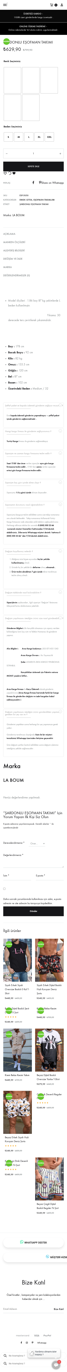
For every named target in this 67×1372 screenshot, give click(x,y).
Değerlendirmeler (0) (16, 275)
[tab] (33, 234)
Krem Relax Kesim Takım (17, 1075)
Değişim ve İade (12, 258)
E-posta (40, 875)
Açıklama (9, 233)
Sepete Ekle (33, 166)
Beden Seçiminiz (13, 126)
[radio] (12, 80)
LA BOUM (19, 215)
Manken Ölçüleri (14, 242)
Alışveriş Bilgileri (14, 250)
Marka (7, 267)
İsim (6, 875)
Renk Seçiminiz (12, 61)
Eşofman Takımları (44, 199)
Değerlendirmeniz (13, 855)
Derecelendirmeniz (14, 842)
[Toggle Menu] (5, 5)
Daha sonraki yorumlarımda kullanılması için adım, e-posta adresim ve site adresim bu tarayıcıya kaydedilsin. (32, 901)
